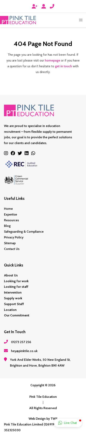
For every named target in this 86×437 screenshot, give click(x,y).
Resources (11, 220)
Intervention (13, 292)
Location (10, 310)
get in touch (63, 66)
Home (8, 209)
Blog (7, 226)
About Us (11, 275)
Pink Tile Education (43, 397)
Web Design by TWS (43, 418)
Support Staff (14, 304)
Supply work (13, 298)
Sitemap (10, 243)
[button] (81, 20)
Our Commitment (16, 315)
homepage (52, 60)
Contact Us (11, 249)
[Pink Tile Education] (18, 20)
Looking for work (16, 281)
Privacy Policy (13, 237)
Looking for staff (16, 287)
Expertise (10, 214)
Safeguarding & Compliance (24, 231)
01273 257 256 (21, 342)
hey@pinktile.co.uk (24, 351)
